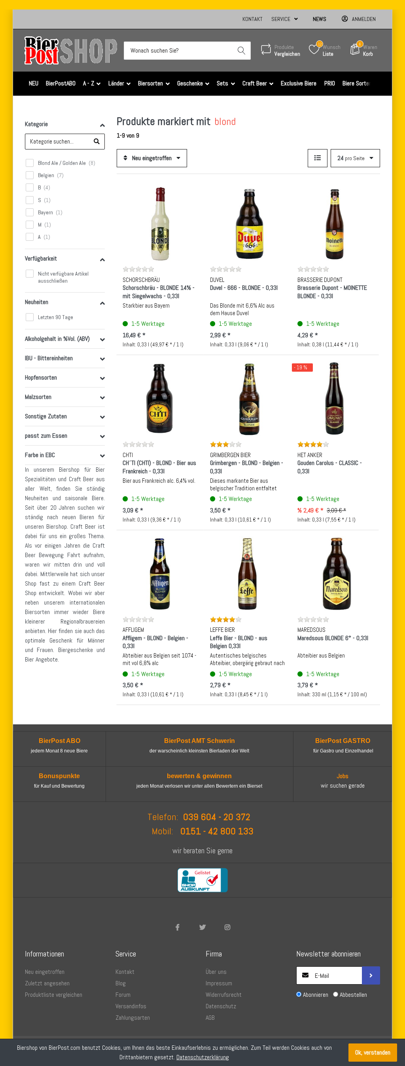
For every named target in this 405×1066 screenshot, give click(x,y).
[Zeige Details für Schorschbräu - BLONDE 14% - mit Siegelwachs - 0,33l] (160, 223)
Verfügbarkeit (41, 258)
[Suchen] (242, 51)
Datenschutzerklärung (202, 1057)
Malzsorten (38, 397)
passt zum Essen (46, 435)
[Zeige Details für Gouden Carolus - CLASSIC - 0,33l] (335, 398)
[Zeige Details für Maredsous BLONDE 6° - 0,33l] (335, 573)
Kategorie (36, 124)
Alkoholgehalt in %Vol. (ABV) (57, 339)
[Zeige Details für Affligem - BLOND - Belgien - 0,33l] (160, 573)
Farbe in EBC (40, 455)
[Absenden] (371, 975)
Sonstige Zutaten (46, 416)
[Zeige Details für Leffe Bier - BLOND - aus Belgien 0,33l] (247, 573)
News (319, 19)
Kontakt (252, 19)
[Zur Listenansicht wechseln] (317, 158)
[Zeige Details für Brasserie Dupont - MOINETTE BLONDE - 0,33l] (335, 223)
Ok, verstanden (372, 1052)
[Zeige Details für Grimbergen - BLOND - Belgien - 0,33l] (247, 398)
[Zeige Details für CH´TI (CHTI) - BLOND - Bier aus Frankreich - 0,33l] (160, 398)
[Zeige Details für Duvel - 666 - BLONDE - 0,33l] (247, 223)
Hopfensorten (41, 377)
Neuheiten (36, 302)
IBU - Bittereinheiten (49, 358)
